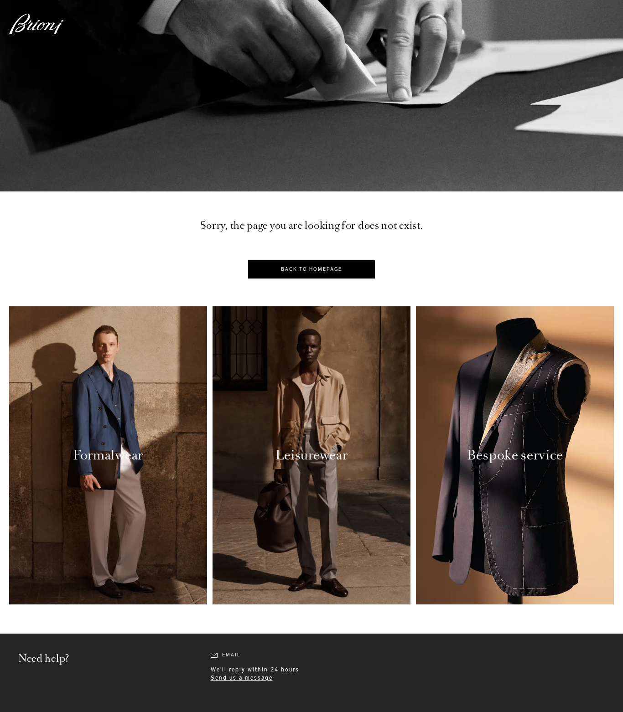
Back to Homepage (311, 269)
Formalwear (108, 455)
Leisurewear (311, 455)
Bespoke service (515, 455)
